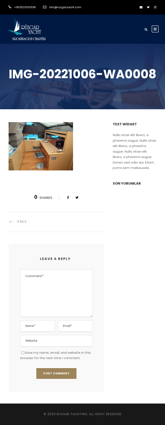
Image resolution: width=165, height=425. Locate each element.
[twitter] (148, 7)
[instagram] (155, 7)
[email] (141, 7)
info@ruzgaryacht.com (65, 7)
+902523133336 (25, 7)
